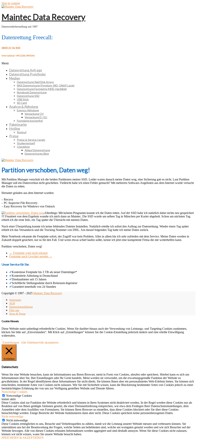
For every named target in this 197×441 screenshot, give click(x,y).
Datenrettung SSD (28, 95)
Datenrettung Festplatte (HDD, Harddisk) (42, 89)
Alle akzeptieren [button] (48, 342)
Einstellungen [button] (11, 342)
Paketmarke (18, 124)
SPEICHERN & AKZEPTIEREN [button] (23, 437)
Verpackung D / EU (36, 117)
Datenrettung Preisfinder (27, 74)
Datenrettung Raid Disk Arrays (35, 82)
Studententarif (26, 143)
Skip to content (11, 3)
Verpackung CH (34, 113)
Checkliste (23, 146)
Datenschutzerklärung (21, 306)
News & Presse (17, 313)
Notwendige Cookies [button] (14, 391)
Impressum (15, 299)
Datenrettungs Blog (37, 153)
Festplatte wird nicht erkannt (28, 253)
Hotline (14, 129)
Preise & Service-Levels (31, 139)
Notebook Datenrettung (32, 92)
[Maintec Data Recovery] (17, 160)
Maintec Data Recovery (43, 17)
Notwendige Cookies (19, 395)
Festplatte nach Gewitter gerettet (30, 256)
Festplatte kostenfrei (30, 120)
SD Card (22, 102)
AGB (12, 303)
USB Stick (23, 99)
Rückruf (21, 132)
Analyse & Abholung (23, 107)
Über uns (14, 310)
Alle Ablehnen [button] (30, 342)
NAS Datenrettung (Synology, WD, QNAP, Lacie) (45, 85)
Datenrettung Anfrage (25, 70)
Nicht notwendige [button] (12, 416)
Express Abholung (28, 110)
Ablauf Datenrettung (37, 150)
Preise (13, 136)
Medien (14, 78)
